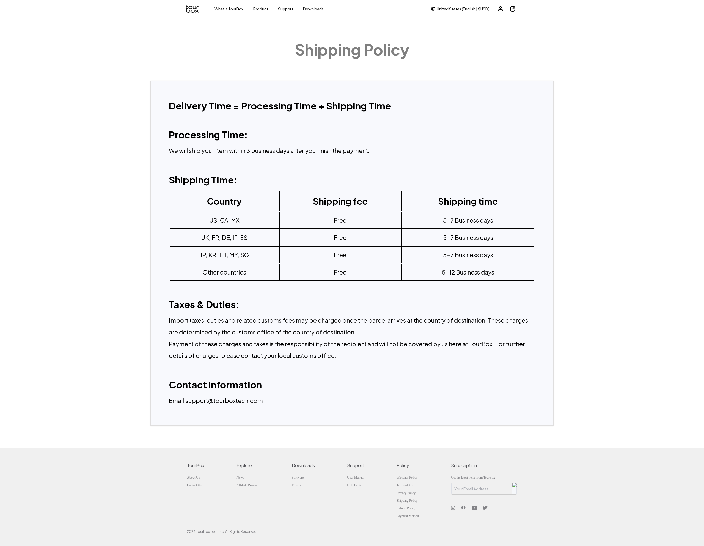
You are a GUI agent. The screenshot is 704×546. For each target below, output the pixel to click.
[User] (500, 8)
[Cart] (512, 8)
